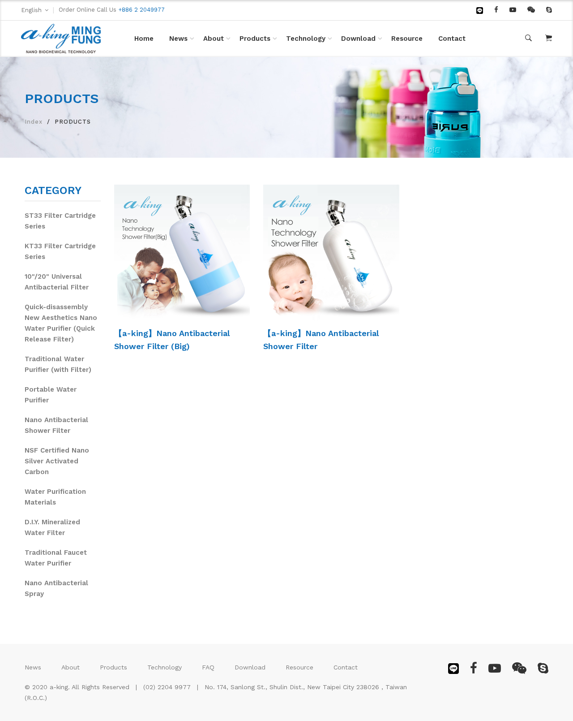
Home (144, 39)
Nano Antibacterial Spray (56, 588)
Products (254, 39)
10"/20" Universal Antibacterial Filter (57, 281)
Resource (407, 39)
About (213, 39)
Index (34, 121)
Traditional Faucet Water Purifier (56, 557)
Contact (452, 39)
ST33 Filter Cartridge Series (60, 221)
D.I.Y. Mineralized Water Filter (52, 527)
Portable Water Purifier (51, 394)
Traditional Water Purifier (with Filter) (58, 364)
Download (358, 39)
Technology (305, 39)
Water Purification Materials (55, 497)
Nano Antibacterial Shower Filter (56, 425)
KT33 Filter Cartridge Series (60, 251)
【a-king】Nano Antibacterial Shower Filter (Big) (172, 339)
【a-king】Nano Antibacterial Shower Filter (321, 339)
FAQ (208, 667)
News (178, 39)
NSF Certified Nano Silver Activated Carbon (57, 461)
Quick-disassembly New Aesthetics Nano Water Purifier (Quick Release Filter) (61, 323)
